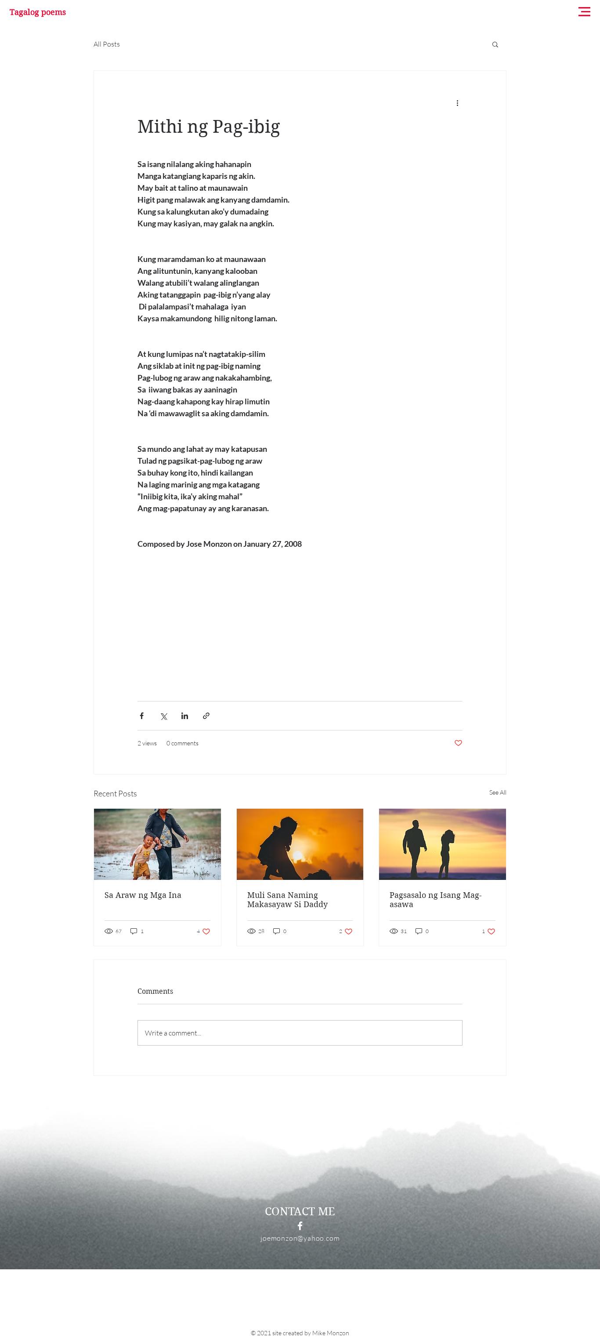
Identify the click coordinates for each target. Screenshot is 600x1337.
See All (497, 792)
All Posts (107, 44)
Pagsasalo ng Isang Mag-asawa (436, 899)
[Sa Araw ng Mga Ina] (157, 844)
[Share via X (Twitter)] (163, 716)
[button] (584, 11)
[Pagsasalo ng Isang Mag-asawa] (442, 844)
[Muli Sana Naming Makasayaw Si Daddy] (300, 844)
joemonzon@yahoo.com (300, 1238)
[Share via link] (206, 716)
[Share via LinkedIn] (185, 716)
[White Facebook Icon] (300, 1226)
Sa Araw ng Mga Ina (143, 895)
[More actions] (457, 102)
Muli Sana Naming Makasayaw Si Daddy (287, 899)
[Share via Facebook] (141, 716)
